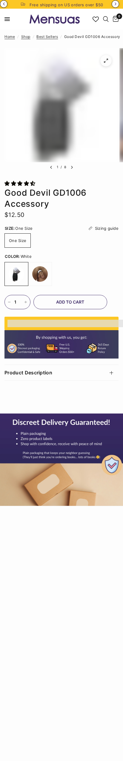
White (16, 274)
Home (9, 36)
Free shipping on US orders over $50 (66, 4)
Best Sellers (47, 36)
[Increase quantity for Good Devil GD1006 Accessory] (25, 302)
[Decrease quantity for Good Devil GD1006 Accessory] (9, 302)
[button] (20, 183)
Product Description (28, 373)
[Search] (106, 19)
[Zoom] (106, 60)
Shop (25, 36)
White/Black (40, 274)
